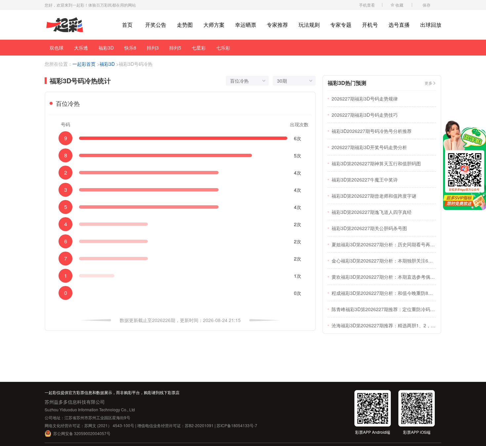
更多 (428, 83)
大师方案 (213, 24)
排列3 (153, 47)
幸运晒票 (245, 24)
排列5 (175, 47)
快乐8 (130, 47)
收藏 (399, 5)
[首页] (65, 25)
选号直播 (399, 24)
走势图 (185, 24)
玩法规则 (309, 24)
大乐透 (81, 47)
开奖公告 (155, 24)
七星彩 (199, 47)
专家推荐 (277, 24)
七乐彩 (223, 47)
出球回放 (430, 24)
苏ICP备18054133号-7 (237, 425)
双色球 (56, 47)
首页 (127, 24)
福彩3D (106, 47)
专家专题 (340, 24)
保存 (426, 5)
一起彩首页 (84, 64)
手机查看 (367, 5)
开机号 (370, 24)
